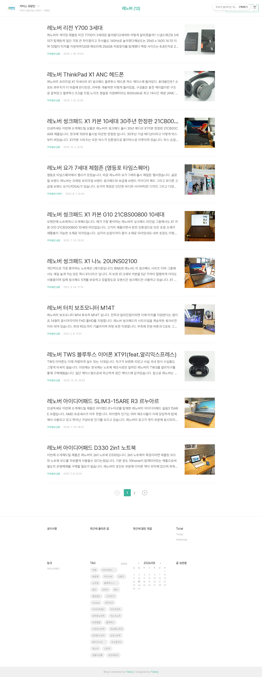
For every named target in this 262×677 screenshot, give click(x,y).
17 (139, 581)
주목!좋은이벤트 (54, 193)
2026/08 (149, 563)
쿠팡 (94, 570)
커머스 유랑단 (28, 6)
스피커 (107, 648)
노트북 (95, 583)
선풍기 (121, 576)
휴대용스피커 (98, 635)
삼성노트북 (115, 635)
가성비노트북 (98, 629)
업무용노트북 (98, 616)
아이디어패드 (98, 609)
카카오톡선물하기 (110, 570)
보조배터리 (113, 655)
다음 (144, 492)
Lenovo (95, 602)
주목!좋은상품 (53, 53)
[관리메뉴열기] (255, 7)
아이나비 (108, 576)
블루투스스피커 (111, 583)
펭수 (116, 589)
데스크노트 (115, 616)
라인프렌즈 (115, 609)
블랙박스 (110, 622)
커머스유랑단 (53, 568)
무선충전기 (116, 642)
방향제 (95, 576)
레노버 (95, 648)
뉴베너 (105, 589)
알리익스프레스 (99, 642)
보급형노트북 (116, 629)
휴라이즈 (109, 602)
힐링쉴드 (96, 596)
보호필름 (96, 622)
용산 (94, 589)
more (124, 563)
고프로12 (110, 596)
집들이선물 (97, 655)
